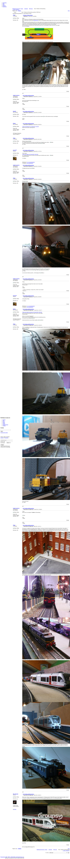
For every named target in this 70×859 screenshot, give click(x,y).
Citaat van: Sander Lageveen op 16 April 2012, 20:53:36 (32, 312)
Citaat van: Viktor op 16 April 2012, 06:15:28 (30, 154)
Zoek (3, 4)
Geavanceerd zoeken (4, 432)
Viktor (14, 15)
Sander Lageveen (16, 95)
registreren (6, 437)
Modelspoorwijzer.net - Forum (17, 8)
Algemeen (26, 8)
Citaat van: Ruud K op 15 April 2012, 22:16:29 (30, 126)
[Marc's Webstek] (14, 809)
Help (3, 3)
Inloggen (4, 5)
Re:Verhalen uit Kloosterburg (28, 95)
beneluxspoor (36, 20)
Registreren (5, 6)
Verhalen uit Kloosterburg (28, 15)
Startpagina (5, 2)
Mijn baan (31, 8)
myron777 (15, 150)
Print (69, 10)
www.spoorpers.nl (30, 163)
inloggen (2, 437)
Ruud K (14, 111)
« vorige (13, 9)
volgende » (17, 9)
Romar (14, 123)
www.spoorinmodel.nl (31, 162)
